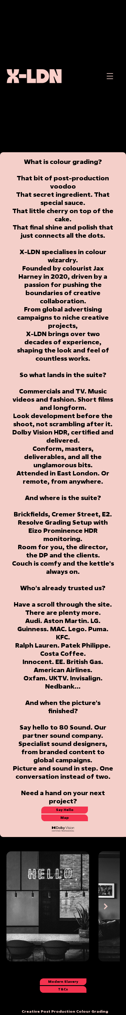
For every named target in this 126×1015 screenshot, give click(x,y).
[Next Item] (105, 906)
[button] (110, 76)
